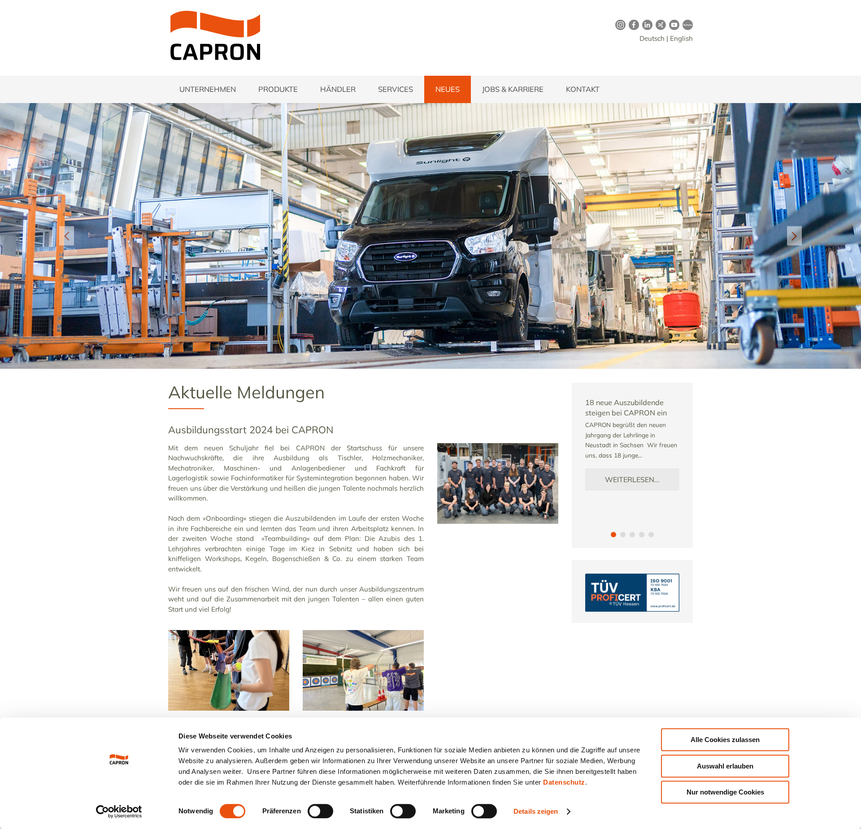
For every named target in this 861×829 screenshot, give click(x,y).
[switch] (320, 811)
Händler (338, 89)
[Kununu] (686, 24)
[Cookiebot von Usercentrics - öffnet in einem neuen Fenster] (119, 811)
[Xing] (659, 24)
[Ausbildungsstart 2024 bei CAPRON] (497, 448)
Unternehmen (207, 89)
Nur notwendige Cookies (725, 792)
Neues (447, 89)
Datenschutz (564, 782)
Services (395, 89)
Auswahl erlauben (725, 766)
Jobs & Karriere (513, 89)
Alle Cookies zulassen (725, 739)
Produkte (278, 89)
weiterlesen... (632, 479)
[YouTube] (672, 24)
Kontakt (583, 89)
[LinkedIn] (645, 24)
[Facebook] (632, 24)
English (681, 38)
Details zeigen (535, 811)
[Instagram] (619, 24)
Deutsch (652, 38)
